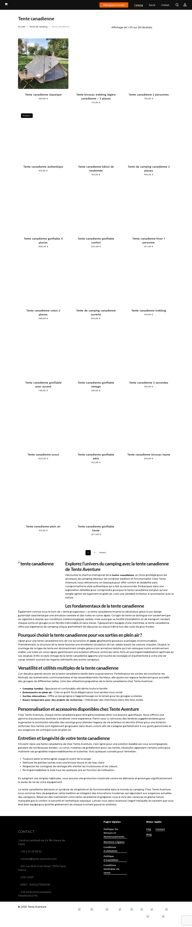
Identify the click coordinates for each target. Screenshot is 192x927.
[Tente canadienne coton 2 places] (43, 279)
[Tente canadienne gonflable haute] (96, 495)
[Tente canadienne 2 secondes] (148, 351)
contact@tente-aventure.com (38, 858)
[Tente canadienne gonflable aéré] (96, 423)
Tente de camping (38, 27)
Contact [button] (160, 829)
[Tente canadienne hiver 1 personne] (148, 207)
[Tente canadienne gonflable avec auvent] (43, 351)
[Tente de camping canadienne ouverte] (96, 279)
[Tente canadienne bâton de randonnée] (96, 135)
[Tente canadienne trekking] (148, 279)
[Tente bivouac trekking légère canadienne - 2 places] (96, 63)
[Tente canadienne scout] (43, 423)
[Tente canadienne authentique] (43, 135)
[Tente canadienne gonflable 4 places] (43, 207)
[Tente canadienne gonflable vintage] (96, 351)
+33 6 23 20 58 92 (31, 851)
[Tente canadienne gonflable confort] (96, 207)
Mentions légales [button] (114, 842)
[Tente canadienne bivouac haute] (148, 423)
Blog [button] (149, 834)
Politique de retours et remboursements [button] (114, 833)
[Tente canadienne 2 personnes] (148, 63)
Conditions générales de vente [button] (111, 869)
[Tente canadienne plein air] (43, 495)
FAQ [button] (148, 829)
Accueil (21, 27)
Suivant (102, 552)
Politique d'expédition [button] (111, 858)
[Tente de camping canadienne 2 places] (148, 135)
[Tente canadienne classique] (43, 63)
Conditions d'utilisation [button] (110, 849)
